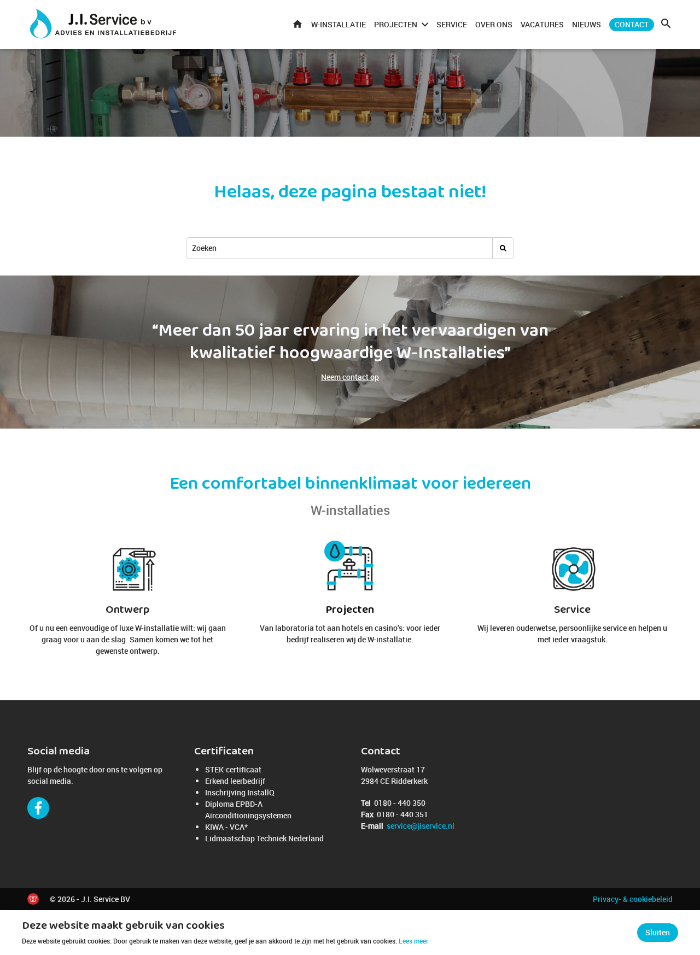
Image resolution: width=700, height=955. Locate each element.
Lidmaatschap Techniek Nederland (264, 838)
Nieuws (586, 24)
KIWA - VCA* (226, 827)
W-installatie (338, 24)
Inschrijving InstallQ (240, 792)
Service (451, 24)
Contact (632, 24)
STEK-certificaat (233, 769)
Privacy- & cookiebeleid (633, 899)
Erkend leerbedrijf (235, 781)
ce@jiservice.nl (420, 826)
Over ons (493, 24)
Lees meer (413, 940)
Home (297, 24)
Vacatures (542, 24)
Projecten (395, 24)
